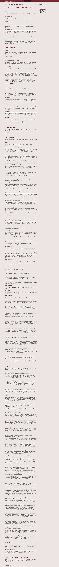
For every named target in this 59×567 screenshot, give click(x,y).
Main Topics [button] (27, 1)
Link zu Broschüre (8, 259)
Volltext (6, 142)
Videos (33, 1)
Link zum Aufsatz (8, 280)
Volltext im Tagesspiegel (10, 549)
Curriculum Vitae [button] (19, 1)
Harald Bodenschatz (10, 1)
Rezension (7, 304)
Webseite (7, 562)
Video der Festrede (8, 134)
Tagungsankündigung (9, 97)
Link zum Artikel (8, 265)
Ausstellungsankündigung (10, 83)
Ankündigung (7, 132)
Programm (7, 117)
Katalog (6, 339)
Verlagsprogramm (8, 16)
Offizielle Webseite (8, 56)
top (53, 565)
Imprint (18, 565)
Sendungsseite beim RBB (10, 553)
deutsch (52, 1)
